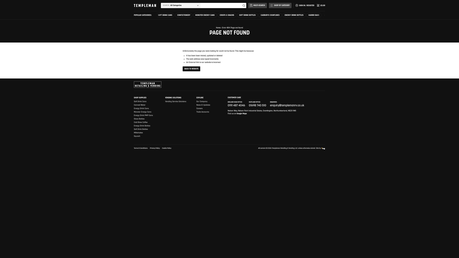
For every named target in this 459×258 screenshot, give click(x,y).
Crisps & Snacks (227, 15)
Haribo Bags (314, 15)
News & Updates (203, 105)
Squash (137, 136)
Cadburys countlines (270, 15)
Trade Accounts (202, 112)
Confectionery (183, 15)
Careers (199, 109)
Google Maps (242, 114)
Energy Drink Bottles (294, 15)
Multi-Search (259, 5)
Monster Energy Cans (205, 15)
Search (243, 5)
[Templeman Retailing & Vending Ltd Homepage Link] (145, 5)
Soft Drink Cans (165, 15)
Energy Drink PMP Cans (143, 115)
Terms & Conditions (141, 148)
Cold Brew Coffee (141, 122)
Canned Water (139, 105)
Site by (318, 148)
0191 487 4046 (236, 105)
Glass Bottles (139, 119)
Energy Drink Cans (141, 109)
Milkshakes (138, 133)
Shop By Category (282, 5)
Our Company (201, 102)
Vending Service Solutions (175, 102)
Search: (166, 5)
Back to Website (191, 69)
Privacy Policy (155, 148)
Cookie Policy (166, 148)
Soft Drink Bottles (247, 15)
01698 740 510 (257, 105)
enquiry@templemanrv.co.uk (287, 105)
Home (218, 28)
